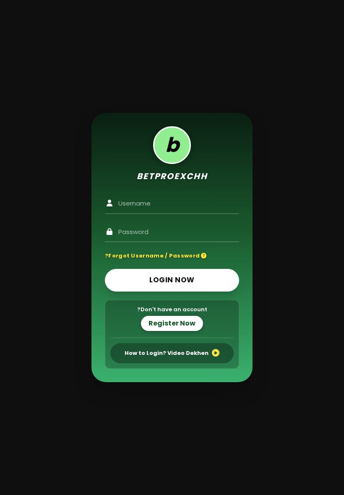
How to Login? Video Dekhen (166, 353)
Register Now (172, 323)
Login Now (172, 280)
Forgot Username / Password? (153, 256)
